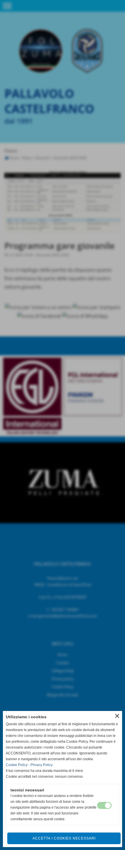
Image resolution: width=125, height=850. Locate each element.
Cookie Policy (17, 765)
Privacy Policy (42, 765)
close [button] (117, 715)
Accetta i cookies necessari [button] (64, 838)
